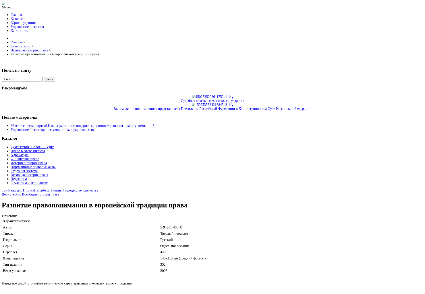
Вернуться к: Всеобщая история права (30, 194)
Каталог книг (21, 19)
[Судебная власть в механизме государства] (212, 97)
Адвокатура (20, 155)
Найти (49, 79)
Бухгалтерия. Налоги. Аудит (32, 147)
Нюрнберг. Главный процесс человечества (66, 190)
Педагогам (19, 179)
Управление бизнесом (27, 27)
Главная (17, 15)
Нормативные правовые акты (33, 167)
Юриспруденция (23, 23)
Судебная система (24, 171)
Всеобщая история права (29, 175)
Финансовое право (25, 159)
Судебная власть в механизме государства (212, 101)
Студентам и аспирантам (29, 183)
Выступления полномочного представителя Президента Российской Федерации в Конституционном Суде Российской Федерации (212, 108)
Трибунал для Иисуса (18, 190)
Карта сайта (20, 31)
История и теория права (29, 163)
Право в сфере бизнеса (28, 151)
